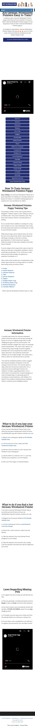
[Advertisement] (17, 61)
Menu (3, 10)
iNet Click (20, 722)
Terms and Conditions (13, 725)
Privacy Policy (24, 725)
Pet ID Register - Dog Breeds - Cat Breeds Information (17, 718)
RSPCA (22, 456)
